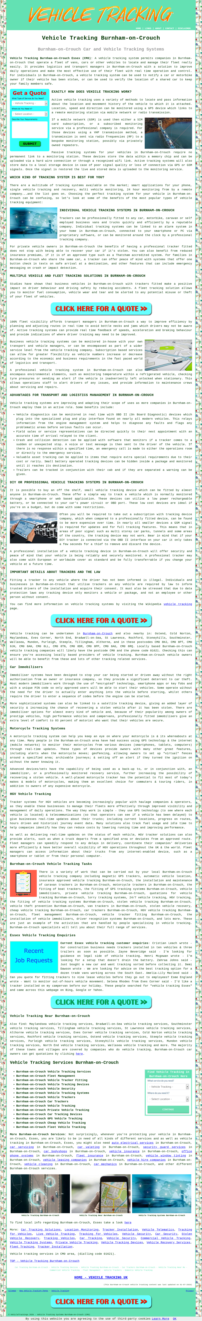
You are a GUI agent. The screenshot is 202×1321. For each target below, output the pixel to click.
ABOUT (158, 28)
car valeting (88, 1147)
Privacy (190, 1291)
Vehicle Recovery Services (168, 1242)
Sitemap (12, 1291)
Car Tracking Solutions (41, 1229)
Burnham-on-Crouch (98, 633)
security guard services (164, 1147)
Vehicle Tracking (60, 1291)
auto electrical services (133, 1142)
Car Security (166, 1234)
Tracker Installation (120, 1229)
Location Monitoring (81, 1229)
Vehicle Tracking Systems (31, 1242)
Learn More (160, 1318)
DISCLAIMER (184, 28)
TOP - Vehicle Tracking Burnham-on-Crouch (44, 1261)
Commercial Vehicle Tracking (165, 1238)
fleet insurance (89, 1155)
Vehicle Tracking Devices (122, 1242)
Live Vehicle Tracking (55, 1234)
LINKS (148, 28)
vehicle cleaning (38, 1164)
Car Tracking (91, 1238)
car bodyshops (55, 1151)
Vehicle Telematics (158, 1229)
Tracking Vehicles (59, 1238)
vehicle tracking (78, 99)
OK (174, 1318)
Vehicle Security (136, 1234)
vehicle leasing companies (65, 1160)
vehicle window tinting (166, 1155)
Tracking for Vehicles (98, 1234)
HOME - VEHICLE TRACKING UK (101, 1277)
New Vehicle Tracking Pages (33, 1291)
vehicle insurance (124, 1151)
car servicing (22, 1147)
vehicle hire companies (146, 1160)
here (79, 1053)
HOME (138, 28)
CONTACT (169, 28)
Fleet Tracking (22, 1246)
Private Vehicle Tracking (77, 1242)
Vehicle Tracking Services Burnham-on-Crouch (64, 1062)
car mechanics (105, 1164)
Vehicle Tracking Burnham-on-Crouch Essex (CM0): (51, 58)
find (22, 1024)
